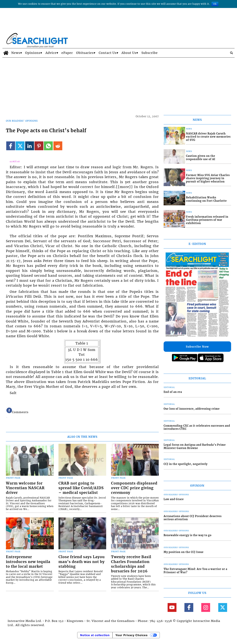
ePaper (67, 53)
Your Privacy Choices (131, 635)
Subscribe (149, 53)
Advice (51, 53)
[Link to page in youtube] (172, 607)
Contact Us (108, 53)
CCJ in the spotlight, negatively (186, 464)
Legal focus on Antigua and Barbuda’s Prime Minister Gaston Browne (195, 446)
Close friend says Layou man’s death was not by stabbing (81, 562)
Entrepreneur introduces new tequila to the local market (28, 562)
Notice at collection (95, 635)
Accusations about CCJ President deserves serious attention (193, 518)
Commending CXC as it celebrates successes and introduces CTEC (197, 427)
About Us (128, 53)
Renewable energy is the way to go (187, 535)
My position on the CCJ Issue (184, 552)
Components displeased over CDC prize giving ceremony (134, 488)
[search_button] (231, 53)
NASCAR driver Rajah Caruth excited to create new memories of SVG (208, 137)
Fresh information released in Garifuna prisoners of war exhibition (207, 220)
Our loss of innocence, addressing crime (192, 408)
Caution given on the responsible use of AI (200, 157)
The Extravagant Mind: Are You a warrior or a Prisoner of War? (195, 571)
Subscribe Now (197, 346)
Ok (215, 4)
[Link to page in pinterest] (39, 145)
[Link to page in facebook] (10, 145)
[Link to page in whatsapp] (48, 145)
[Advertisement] (118, 83)
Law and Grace (174, 499)
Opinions (32, 53)
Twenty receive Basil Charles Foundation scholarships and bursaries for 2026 (131, 564)
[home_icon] (6, 53)
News (15, 53)
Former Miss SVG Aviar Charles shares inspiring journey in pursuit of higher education (208, 178)
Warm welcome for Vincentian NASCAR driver (25, 488)
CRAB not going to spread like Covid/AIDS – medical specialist (81, 488)
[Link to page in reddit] (57, 145)
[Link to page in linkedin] (29, 145)
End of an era (173, 392)
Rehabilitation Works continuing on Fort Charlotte (206, 199)
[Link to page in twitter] (20, 145)
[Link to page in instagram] (205, 607)
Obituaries (85, 53)
